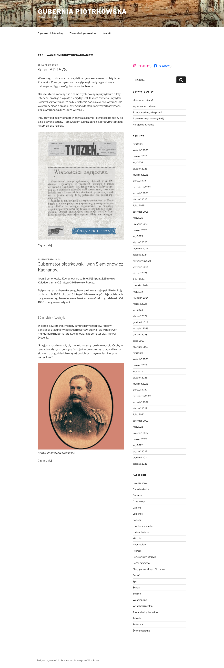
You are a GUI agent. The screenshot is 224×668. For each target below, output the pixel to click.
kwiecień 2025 (140, 223)
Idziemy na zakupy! (143, 100)
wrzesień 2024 (140, 267)
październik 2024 (142, 260)
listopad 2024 (140, 254)
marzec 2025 (140, 230)
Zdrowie (137, 618)
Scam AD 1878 (52, 69)
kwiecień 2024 (140, 297)
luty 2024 (138, 310)
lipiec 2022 (138, 414)
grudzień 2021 (140, 457)
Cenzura (137, 495)
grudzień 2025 (140, 174)
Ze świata (138, 624)
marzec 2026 (140, 156)
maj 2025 (138, 217)
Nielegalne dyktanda (143, 124)
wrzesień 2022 (140, 402)
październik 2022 (142, 396)
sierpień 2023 (140, 334)
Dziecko (137, 507)
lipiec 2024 (138, 279)
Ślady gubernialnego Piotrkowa (149, 569)
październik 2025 (142, 187)
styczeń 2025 (140, 242)
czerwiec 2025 (141, 211)
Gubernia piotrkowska (82, 11)
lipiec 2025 (138, 205)
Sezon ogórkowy (141, 562)
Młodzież (137, 538)
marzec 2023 (140, 365)
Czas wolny (139, 501)
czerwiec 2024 (141, 285)
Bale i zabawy (140, 483)
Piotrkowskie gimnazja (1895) (148, 118)
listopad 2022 (140, 390)
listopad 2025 (140, 181)
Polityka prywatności (48, 660)
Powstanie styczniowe (144, 556)
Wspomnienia (140, 599)
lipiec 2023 (138, 340)
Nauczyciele (139, 544)
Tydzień (137, 593)
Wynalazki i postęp (143, 606)
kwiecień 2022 (140, 433)
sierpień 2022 (140, 408)
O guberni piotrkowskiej (50, 33)
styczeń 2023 (140, 377)
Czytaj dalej (45, 245)
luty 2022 (138, 445)
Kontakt (107, 33)
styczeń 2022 (140, 451)
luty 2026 (138, 162)
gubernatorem (65, 290)
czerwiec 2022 (140, 420)
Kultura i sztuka (141, 532)
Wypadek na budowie (144, 106)
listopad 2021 (140, 463)
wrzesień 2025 (140, 193)
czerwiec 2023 (141, 346)
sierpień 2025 (140, 199)
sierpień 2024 (140, 273)
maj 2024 (138, 291)
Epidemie (138, 513)
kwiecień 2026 (140, 150)
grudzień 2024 (140, 248)
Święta (136, 587)
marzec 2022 (140, 439)
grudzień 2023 (140, 322)
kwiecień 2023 (140, 359)
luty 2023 (138, 371)
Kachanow (87, 86)
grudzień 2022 (140, 383)
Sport (136, 581)
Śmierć (136, 575)
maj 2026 (138, 144)
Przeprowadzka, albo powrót (148, 112)
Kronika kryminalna (143, 526)
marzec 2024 (140, 303)
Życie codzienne (141, 630)
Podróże (137, 550)
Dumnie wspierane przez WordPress (80, 660)
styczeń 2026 (140, 168)
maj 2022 (138, 426)
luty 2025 (138, 236)
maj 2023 (138, 353)
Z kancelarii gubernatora (83, 33)
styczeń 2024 (140, 316)
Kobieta (137, 520)
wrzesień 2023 (140, 328)
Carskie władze (141, 489)
